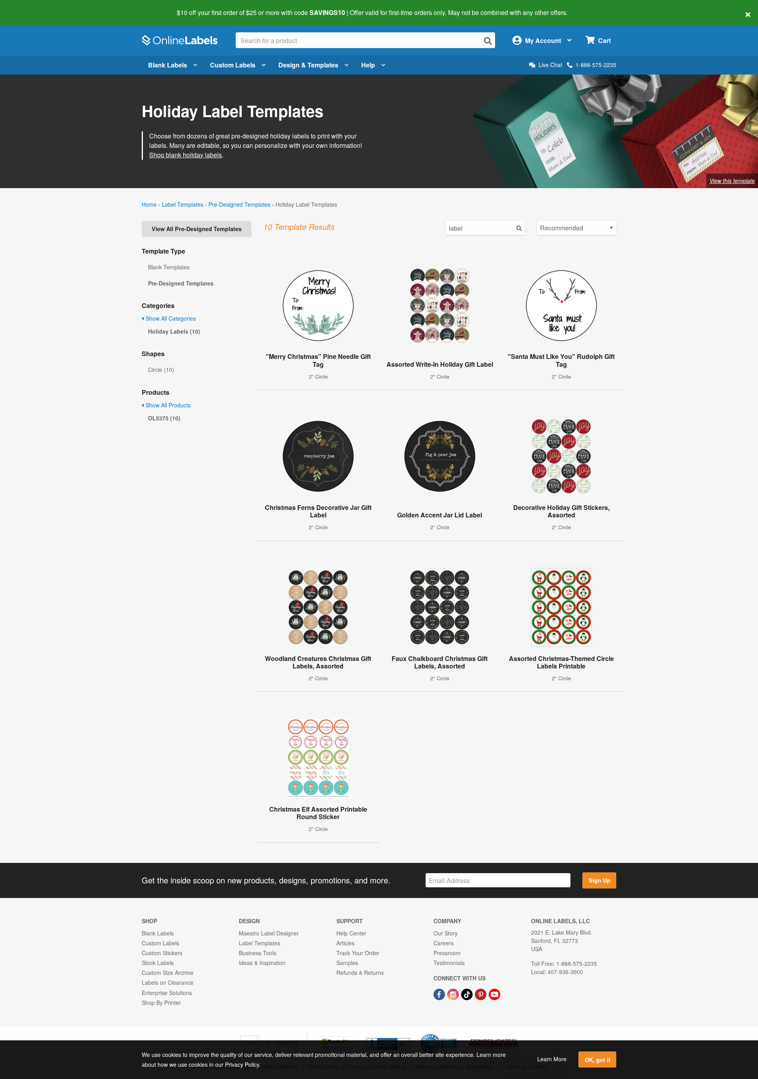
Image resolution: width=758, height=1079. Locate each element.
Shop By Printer (161, 1002)
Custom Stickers (162, 953)
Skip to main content (28, 7)
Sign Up (599, 880)
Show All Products (167, 405)
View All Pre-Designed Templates (197, 229)
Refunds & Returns (360, 972)
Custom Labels (232, 64)
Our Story (445, 933)
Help (368, 64)
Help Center (351, 933)
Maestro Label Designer (269, 933)
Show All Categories (170, 318)
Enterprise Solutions (167, 993)
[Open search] (488, 41)
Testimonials (449, 963)
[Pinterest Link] (481, 993)
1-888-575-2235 (596, 65)
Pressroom (447, 953)
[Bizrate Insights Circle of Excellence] (454, 1034)
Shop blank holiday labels (185, 154)
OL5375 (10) (164, 418)
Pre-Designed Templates (239, 204)
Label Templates (182, 204)
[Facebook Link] (440, 993)
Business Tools (257, 953)
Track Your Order (357, 953)
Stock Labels (158, 963)
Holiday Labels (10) (174, 331)
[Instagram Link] (453, 993)
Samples (347, 963)
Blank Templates (169, 267)
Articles (345, 943)
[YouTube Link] (494, 993)
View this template (732, 181)
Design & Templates (308, 64)
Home (149, 204)
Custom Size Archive (167, 972)
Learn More (552, 1059)
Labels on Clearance (167, 982)
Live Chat (550, 65)
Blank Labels (167, 64)
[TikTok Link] (467, 993)
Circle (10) (161, 369)
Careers (443, 943)
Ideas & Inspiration (262, 963)
